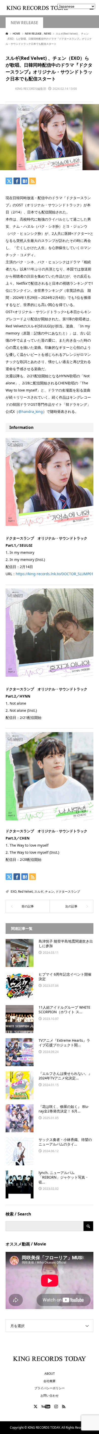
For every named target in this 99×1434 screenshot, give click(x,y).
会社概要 (49, 1381)
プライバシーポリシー (49, 1388)
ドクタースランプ (68, 891)
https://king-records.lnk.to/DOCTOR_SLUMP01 (54, 573)
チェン (49, 891)
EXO (13, 891)
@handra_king (30, 411)
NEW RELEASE (24, 22)
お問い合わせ (49, 1395)
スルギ (38, 891)
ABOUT (49, 1373)
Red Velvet (25, 891)
